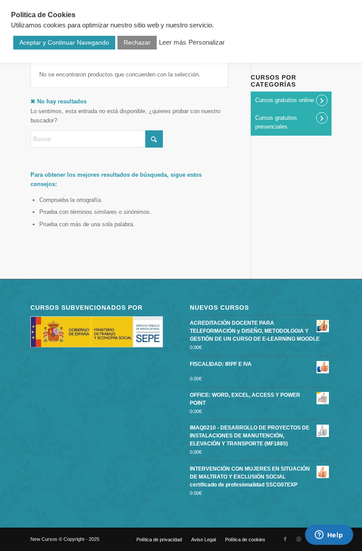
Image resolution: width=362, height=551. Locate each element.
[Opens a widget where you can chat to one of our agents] (329, 535)
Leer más (172, 42)
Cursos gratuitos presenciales (276, 122)
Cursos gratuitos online (284, 100)
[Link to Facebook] (285, 539)
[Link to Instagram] (298, 539)
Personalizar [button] (207, 42)
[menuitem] (159, 539)
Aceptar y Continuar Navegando (64, 42)
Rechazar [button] (137, 42)
